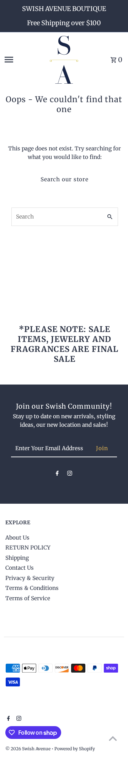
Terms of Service (27, 598)
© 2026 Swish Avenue (28, 748)
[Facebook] (57, 474)
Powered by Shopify (74, 748)
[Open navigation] (24, 59)
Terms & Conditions (32, 588)
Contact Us (19, 567)
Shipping (17, 557)
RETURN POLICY (27, 547)
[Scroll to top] (113, 738)
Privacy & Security (29, 578)
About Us (17, 537)
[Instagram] (69, 474)
